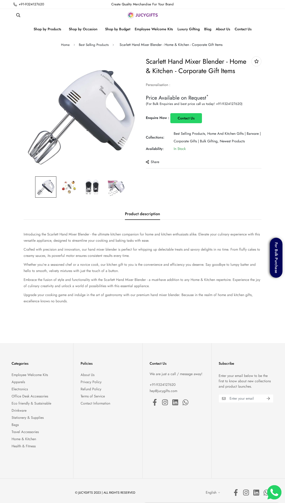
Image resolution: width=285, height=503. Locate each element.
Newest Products (232, 141)
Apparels (18, 381)
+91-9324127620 (228, 103)
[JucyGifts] (142, 15)
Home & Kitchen (24, 439)
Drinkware (19, 410)
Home (65, 44)
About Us (87, 374)
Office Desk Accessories (30, 396)
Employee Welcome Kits (30, 374)
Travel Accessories (25, 431)
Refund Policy (91, 389)
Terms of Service (93, 396)
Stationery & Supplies (28, 417)
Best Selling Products (94, 44)
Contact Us (186, 118)
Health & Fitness (24, 446)
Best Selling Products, (190, 133)
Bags (15, 424)
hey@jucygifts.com (163, 390)
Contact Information (95, 403)
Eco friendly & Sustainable (31, 403)
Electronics (20, 389)
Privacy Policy (91, 381)
